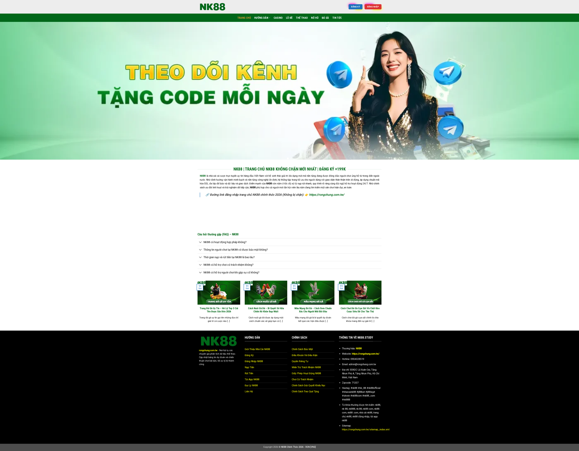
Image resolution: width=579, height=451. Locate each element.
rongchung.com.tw (208, 348)
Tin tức (337, 17)
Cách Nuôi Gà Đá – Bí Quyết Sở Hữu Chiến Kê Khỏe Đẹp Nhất (266, 307)
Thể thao (302, 17)
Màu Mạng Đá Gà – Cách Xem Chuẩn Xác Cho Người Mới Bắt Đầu (313, 307)
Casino (278, 17)
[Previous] (15, 91)
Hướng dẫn (261, 17)
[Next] (563, 91)
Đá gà (325, 17)
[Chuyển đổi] (200, 240)
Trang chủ (244, 17)
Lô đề (289, 17)
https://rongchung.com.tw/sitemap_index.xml (365, 427)
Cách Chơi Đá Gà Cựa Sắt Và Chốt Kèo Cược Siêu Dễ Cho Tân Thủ (360, 307)
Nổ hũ (314, 17)
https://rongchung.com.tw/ (326, 192)
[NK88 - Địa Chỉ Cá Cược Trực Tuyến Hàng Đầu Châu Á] (213, 7)
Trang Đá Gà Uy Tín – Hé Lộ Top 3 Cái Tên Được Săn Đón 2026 (219, 307)
